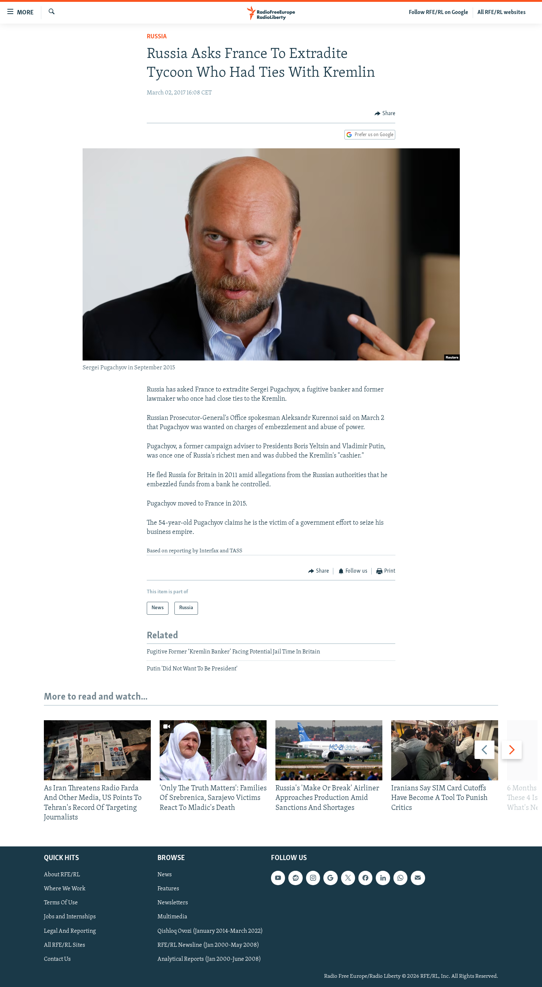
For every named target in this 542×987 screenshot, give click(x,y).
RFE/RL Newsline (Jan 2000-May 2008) (208, 945)
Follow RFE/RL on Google (438, 12)
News (164, 875)
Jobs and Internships (70, 917)
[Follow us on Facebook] (365, 878)
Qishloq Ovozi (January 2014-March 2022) (210, 931)
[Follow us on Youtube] (278, 878)
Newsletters (172, 903)
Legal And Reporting (70, 931)
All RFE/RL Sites (64, 945)
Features (168, 889)
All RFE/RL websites (501, 12)
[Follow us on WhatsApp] (400, 878)
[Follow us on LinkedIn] (383, 878)
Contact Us (57, 959)
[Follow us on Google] (330, 878)
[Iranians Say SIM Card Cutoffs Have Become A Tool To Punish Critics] (444, 750)
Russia (157, 37)
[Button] (385, 113)
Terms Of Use (61, 903)
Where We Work (65, 889)
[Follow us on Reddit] (295, 878)
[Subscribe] (418, 878)
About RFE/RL (62, 875)
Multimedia (172, 917)
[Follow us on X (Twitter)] (348, 878)
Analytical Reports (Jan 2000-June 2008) (209, 959)
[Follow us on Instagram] (313, 878)
